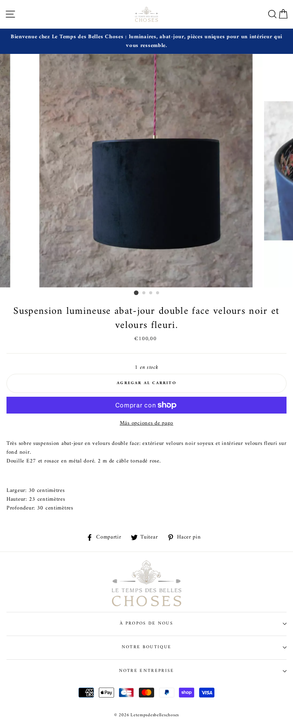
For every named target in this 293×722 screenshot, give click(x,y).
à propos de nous (146, 623)
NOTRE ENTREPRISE (146, 671)
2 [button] (144, 293)
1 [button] (136, 292)
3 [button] (151, 293)
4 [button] (158, 293)
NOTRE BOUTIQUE (146, 647)
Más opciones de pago (146, 423)
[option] (146, 41)
